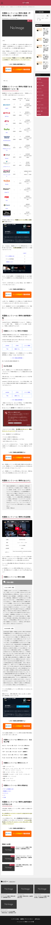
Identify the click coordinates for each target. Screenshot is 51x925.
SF (37, 19)
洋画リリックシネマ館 (29, 921)
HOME (3, 6)
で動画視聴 (21, 69)
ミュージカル (40, 104)
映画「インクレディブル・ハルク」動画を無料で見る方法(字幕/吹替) (45, 32)
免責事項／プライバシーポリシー (26, 918)
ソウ (4, 795)
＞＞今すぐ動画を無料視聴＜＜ (17, 357)
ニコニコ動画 (27, 345)
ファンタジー (40, 98)
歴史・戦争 (40, 111)
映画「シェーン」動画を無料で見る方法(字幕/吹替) (45, 40)
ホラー (7, 6)
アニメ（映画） (41, 85)
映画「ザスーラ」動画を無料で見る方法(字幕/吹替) (45, 56)
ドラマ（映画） (41, 95)
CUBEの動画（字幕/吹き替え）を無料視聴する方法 (24, 865)
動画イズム (17, 349)
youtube (7, 345)
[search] (47, 16)
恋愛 (40, 19)
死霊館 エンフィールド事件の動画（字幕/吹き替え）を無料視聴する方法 (22, 6)
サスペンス (40, 91)
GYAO (17, 345)
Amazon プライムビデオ (7, 149)
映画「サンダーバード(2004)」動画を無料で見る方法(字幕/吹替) (45, 48)
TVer (7, 349)
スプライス (5, 793)
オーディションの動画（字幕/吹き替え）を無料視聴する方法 (8, 897)
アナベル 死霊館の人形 (9, 256)
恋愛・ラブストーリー (42, 107)
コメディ (46, 18)
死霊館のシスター (9, 261)
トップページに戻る (15, 918)
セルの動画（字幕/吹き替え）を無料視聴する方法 (25, 897)
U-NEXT (24, 253)
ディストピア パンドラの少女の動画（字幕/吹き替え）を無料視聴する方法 (8, 912)
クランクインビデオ (6, 175)
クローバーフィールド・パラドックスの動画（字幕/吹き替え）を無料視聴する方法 (24, 857)
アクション (38, 18)
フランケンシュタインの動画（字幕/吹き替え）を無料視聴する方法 (24, 848)
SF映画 (39, 79)
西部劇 (39, 114)
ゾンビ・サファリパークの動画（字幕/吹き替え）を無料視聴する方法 (41, 897)
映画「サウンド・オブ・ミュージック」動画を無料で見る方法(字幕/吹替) (45, 65)
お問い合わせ (37, 918)
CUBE (4, 797)
